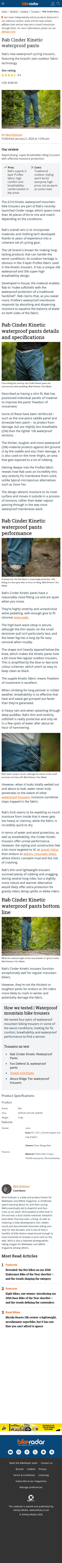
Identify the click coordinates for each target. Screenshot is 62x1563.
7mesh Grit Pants (22, 1073)
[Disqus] (31, 1378)
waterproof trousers (15, 797)
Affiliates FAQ (8, 31)
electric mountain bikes (39, 854)
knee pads (20, 617)
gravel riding (49, 850)
